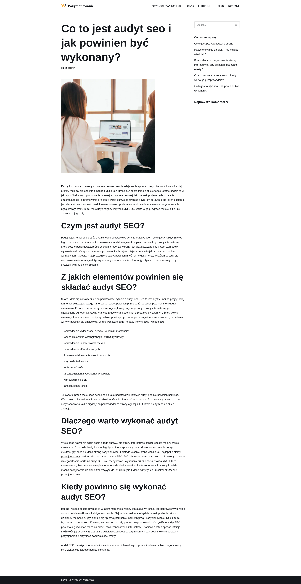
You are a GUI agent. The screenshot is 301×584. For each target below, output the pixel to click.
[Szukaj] (236, 24)
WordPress (88, 579)
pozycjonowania (70, 456)
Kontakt (233, 6)
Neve (64, 579)
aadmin (71, 67)
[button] (182, 6)
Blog (221, 6)
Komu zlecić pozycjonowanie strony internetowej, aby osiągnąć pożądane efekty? (216, 65)
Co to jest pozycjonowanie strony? (214, 43)
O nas (190, 6)
